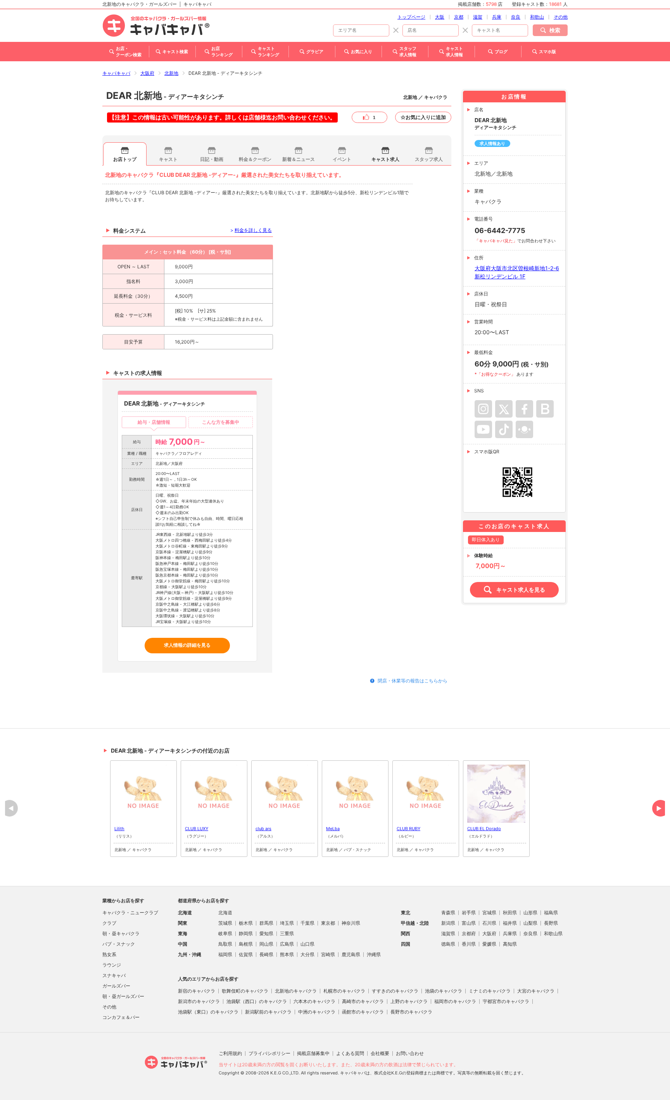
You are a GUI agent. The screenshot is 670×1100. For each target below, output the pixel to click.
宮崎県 (328, 954)
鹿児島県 (351, 954)
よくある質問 (350, 1053)
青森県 (448, 912)
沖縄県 (374, 954)
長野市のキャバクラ (411, 1012)
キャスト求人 (385, 159)
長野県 (551, 923)
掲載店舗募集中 (313, 1053)
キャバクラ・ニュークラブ (130, 912)
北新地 (171, 73)
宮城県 (489, 912)
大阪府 (147, 73)
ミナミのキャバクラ (490, 991)
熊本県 (287, 954)
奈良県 (530, 933)
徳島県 (448, 944)
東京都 (328, 923)
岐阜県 (225, 933)
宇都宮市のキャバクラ (506, 1001)
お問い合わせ (410, 1053)
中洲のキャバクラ (316, 1012)
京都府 (469, 933)
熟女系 (109, 954)
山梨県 (530, 923)
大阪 (439, 17)
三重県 (287, 933)
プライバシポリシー (269, 1053)
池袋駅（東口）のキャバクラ (208, 1012)
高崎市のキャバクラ (363, 1001)
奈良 (515, 17)
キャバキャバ (116, 73)
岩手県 (469, 912)
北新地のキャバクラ (296, 991)
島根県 (246, 944)
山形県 (530, 912)
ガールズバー (116, 986)
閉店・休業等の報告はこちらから (412, 681)
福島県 (551, 912)
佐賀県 (246, 954)
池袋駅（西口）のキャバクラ (256, 1001)
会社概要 (380, 1053)
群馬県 (266, 923)
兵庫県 (510, 933)
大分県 (307, 954)
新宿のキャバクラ (196, 991)
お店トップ (124, 159)
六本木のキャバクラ (314, 1001)
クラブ (109, 923)
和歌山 (537, 17)
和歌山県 (553, 933)
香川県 (469, 944)
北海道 (225, 912)
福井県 (510, 923)
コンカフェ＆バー (121, 1017)
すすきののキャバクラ (395, 991)
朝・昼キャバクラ (121, 933)
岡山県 (266, 944)
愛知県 (266, 933)
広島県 (287, 944)
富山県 (469, 923)
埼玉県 (287, 923)
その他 (561, 17)
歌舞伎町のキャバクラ (245, 991)
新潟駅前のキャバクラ (268, 1012)
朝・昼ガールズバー (123, 996)
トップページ (411, 17)
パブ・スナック (118, 944)
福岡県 (225, 954)
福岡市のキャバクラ (455, 1001)
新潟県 (448, 923)
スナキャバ (114, 975)
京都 (458, 17)
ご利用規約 (230, 1053)
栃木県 (246, 923)
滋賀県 (448, 933)
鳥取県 (225, 944)
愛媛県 (489, 944)
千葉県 (307, 923)
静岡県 (246, 933)
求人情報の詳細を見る (187, 645)
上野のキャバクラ (409, 1001)
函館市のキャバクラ (363, 1012)
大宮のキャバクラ (535, 991)
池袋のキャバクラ (443, 991)
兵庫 (496, 17)
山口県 (307, 944)
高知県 (510, 944)
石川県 (489, 923)
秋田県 (510, 912)
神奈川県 (351, 923)
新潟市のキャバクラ (199, 1001)
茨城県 (225, 923)
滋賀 (477, 17)
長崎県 (266, 954)
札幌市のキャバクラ (344, 991)
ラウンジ (111, 965)
